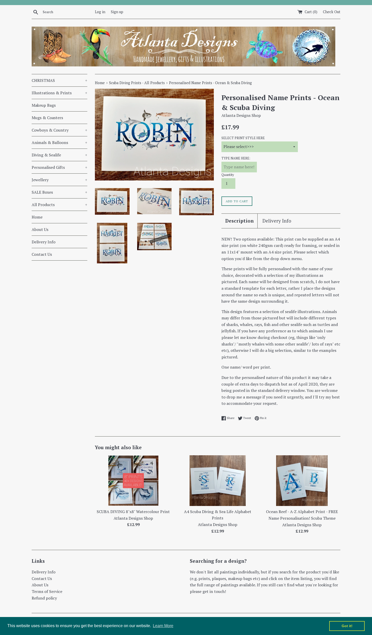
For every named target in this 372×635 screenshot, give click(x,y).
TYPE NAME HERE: (235, 158)
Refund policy (44, 598)
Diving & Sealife (59, 155)
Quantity (227, 175)
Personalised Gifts (59, 167)
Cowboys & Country (59, 130)
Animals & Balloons (59, 142)
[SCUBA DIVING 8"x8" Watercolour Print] (133, 480)
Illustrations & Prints (59, 93)
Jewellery (59, 180)
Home (37, 217)
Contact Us (42, 254)
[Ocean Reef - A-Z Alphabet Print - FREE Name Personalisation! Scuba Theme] (302, 480)
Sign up (117, 11)
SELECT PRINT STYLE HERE (243, 138)
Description (239, 220)
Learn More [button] (163, 626)
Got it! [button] (347, 626)
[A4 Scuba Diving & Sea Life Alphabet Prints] (218, 480)
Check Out (331, 11)
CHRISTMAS (59, 80)
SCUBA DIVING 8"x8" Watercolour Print (133, 511)
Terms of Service (47, 591)
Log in (100, 11)
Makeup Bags (44, 105)
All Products (59, 204)
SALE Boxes (59, 192)
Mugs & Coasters (47, 117)
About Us (40, 229)
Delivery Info (43, 242)
